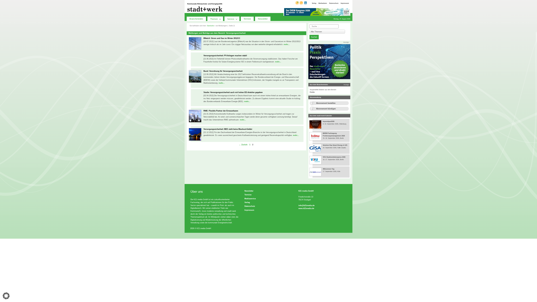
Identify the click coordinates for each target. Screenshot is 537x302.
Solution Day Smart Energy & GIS (335, 145)
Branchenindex (196, 19)
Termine (247, 19)
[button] (6, 296)
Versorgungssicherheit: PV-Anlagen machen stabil (225, 56)
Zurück (243, 145)
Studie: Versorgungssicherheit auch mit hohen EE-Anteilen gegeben (233, 92)
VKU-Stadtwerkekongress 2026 (334, 157)
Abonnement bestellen (325, 103)
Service (230, 19)
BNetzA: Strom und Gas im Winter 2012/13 (221, 38)
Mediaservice (250, 199)
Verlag (247, 202)
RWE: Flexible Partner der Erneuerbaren (220, 111)
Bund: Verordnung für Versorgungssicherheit (222, 71)
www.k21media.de (306, 208)
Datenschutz (249, 206)
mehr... (287, 44)
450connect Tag (328, 169)
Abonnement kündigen (326, 109)
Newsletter (263, 19)
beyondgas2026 (329, 121)
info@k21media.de (306, 205)
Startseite (210, 26)
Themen (214, 19)
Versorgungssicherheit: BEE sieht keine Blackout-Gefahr (227, 129)
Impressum (249, 210)
